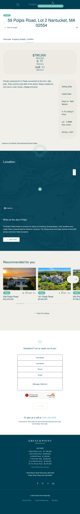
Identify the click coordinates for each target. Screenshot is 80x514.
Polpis (7, 15)
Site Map (55, 500)
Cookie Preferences (41, 500)
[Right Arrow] (75, 279)
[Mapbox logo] (8, 208)
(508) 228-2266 (49, 417)
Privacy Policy (26, 500)
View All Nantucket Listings (40, 467)
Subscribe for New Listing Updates (50, 6)
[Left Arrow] (70, 279)
